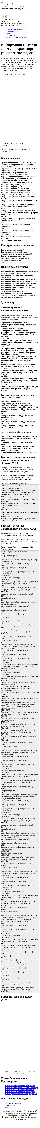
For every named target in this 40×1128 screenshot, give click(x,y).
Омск (7, 1107)
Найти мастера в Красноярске (12, 143)
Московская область (13, 1103)
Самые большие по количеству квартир (20, 1086)
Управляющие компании (14, 29)
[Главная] (5, 2)
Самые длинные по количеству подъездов (21, 1094)
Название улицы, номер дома (12, 9)
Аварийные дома (11, 31)
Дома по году (10, 35)
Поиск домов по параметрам (16, 37)
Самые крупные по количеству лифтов (20, 1092)
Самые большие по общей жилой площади (21, 1088)
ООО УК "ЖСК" (28, 177)
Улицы (7, 33)
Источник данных (20, 1119)
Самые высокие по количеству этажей (19, 1090)
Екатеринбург (10, 1105)
